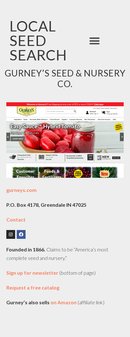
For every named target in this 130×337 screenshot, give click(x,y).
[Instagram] (10, 234)
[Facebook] (21, 234)
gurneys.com (21, 190)
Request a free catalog (32, 287)
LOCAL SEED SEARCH (38, 40)
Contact (16, 219)
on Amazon (63, 302)
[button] (94, 40)
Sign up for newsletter (32, 273)
